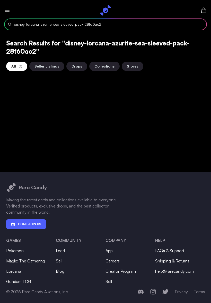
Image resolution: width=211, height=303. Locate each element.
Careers (113, 260)
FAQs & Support (169, 250)
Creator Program (121, 271)
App (109, 250)
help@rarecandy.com (174, 271)
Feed (60, 250)
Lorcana (13, 271)
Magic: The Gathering (25, 260)
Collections (104, 66)
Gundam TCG (18, 281)
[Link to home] (105, 10)
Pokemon (15, 250)
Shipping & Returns (172, 260)
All (16, 66)
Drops (77, 66)
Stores (132, 66)
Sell (59, 260)
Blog (60, 271)
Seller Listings (46, 66)
